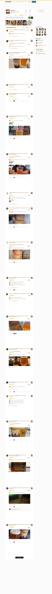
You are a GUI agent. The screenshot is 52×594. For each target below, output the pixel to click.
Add (32, 18)
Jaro (9, 153)
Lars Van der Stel (12, 52)
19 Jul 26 (10, 472)
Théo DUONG (11, 487)
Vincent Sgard (11, 293)
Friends (30, 27)
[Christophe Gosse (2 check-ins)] (42, 32)
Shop (25, 1)
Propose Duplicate (41, 11)
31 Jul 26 (10, 287)
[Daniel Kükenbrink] (14, 289)
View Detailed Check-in (15, 36)
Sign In (29, 1)
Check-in (29, 18)
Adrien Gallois (11, 420)
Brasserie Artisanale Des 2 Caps (18, 244)
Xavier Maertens (11, 40)
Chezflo (10, 193)
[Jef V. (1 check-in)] (42, 34)
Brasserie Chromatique (14, 11)
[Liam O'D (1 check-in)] (45, 34)
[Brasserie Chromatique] (14, 101)
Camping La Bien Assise (13, 316)
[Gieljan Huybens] (14, 391)
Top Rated (16, 1)
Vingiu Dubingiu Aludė (13, 349)
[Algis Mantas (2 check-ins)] (39, 32)
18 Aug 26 (10, 89)
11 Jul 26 (10, 504)
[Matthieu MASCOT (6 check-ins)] (37, 29)
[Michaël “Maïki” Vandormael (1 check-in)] (39, 34)
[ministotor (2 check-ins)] (45, 29)
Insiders (20, 1)
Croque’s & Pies (17, 53)
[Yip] (14, 138)
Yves (9, 192)
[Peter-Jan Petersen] (15, 333)
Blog (13, 1)
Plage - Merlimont (13, 421)
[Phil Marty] (14, 439)
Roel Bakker (11, 524)
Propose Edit (41, 9)
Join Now (33, 1)
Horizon (18, 29)
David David (11, 29)
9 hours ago (10, 36)
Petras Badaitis (11, 348)
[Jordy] (14, 542)
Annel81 (10, 93)
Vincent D (10, 241)
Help (23, 1)
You (32, 27)
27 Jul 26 (10, 331)
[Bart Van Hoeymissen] (14, 226)
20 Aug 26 (10, 48)
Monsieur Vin (12, 488)
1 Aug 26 (10, 260)
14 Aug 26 (10, 136)
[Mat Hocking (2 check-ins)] (37, 32)
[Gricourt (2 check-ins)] (45, 32)
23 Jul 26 (10, 389)
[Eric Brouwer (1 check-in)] (37, 34)
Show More (19, 557)
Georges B (10, 84)
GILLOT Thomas (11, 395)
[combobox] (42, 1)
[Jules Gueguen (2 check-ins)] (39, 29)
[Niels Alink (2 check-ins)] (42, 29)
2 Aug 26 (10, 224)
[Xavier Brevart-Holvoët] (14, 506)
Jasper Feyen (11, 277)
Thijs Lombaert (11, 207)
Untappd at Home (12, 85)
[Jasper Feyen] (14, 262)
